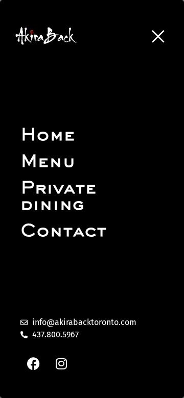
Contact (63, 231)
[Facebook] (33, 364)
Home (47, 135)
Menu (48, 162)
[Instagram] (61, 364)
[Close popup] (158, 36)
